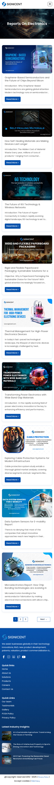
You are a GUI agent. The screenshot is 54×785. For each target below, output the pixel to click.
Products (6, 681)
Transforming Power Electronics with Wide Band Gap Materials (25, 396)
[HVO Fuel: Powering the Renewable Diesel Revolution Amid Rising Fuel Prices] (6, 759)
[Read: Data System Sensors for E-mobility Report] (27, 503)
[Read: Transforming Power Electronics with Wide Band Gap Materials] (27, 376)
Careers (6, 685)
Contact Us (7, 689)
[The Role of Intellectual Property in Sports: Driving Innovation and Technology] (6, 747)
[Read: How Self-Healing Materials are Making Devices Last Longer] (27, 122)
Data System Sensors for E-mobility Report (25, 523)
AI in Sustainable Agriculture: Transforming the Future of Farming (32, 733)
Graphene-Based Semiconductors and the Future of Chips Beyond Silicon (27, 79)
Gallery (5, 709)
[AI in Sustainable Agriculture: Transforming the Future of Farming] (6, 735)
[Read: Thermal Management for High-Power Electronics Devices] (27, 313)
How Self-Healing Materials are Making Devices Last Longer (26, 142)
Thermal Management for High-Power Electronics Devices (26, 333)
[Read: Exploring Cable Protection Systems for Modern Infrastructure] (27, 439)
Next (43, 619)
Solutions (6, 677)
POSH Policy (8, 713)
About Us (6, 673)
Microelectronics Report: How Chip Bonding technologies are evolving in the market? (26, 587)
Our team (6, 701)
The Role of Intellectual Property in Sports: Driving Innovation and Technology (31, 745)
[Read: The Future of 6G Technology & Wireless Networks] (27, 186)
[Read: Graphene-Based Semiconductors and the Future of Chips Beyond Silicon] (27, 59)
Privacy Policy (8, 717)
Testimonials (8, 705)
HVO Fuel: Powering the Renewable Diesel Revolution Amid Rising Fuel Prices (31, 757)
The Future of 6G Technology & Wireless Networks (22, 206)
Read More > (12, 99)
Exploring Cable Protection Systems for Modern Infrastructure (27, 459)
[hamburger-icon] (50, 4)
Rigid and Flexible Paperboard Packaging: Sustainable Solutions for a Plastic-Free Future (26, 270)
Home (5, 669)
